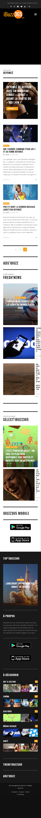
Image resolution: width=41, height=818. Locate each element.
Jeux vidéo (7, 711)
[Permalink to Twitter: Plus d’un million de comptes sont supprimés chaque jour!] (33, 733)
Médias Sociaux (9, 726)
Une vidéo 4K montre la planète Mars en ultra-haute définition (38, 376)
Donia (7, 155)
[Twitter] (21, 6)
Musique (6, 146)
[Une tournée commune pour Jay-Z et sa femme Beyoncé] (17, 133)
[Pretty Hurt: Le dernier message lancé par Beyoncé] (17, 192)
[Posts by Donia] (4, 155)
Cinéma (6, 696)
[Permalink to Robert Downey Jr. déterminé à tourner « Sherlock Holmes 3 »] (25, 703)
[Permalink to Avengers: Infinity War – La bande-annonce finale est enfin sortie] (33, 703)
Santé (5, 741)
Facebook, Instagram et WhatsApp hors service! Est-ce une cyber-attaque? (38, 339)
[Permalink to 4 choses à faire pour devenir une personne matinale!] (12, 747)
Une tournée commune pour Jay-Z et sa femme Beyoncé (19, 150)
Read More (6, 179)
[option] (20, 100)
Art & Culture (9, 681)
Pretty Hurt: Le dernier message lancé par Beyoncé (19, 208)
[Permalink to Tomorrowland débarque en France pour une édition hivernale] (25, 688)
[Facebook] (11, 6)
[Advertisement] (20, 40)
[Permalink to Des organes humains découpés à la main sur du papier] (33, 688)
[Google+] (14, 6)
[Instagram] (18, 6)
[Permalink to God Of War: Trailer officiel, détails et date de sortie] (25, 718)
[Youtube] (24, 6)
